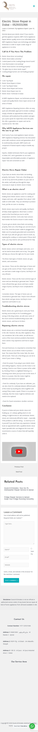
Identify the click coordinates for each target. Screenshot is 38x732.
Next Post (19, 472)
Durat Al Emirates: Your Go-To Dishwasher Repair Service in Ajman (19, 489)
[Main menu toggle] (34, 6)
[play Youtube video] (19, 451)
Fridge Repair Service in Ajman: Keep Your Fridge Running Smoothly (19, 498)
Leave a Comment (8, 28)
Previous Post (19, 467)
